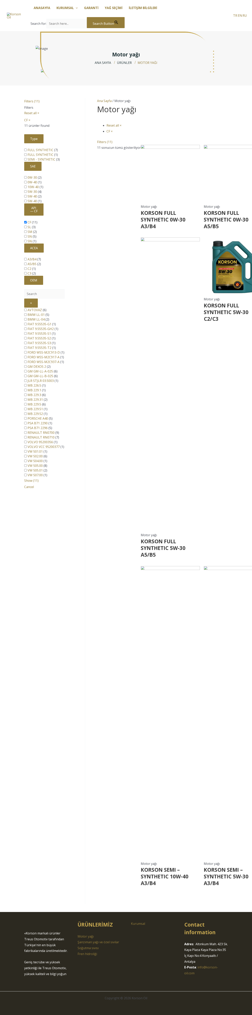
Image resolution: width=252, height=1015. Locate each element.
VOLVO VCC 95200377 (44, 447)
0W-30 (32, 177)
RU (245, 15)
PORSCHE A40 (38, 418)
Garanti (91, 8)
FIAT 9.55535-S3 (39, 343)
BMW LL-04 (36, 319)
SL (29, 227)
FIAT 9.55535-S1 (39, 333)
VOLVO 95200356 (40, 442)
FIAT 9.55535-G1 (39, 324)
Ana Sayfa (104, 101)
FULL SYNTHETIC (40, 150)
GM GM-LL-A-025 (40, 371)
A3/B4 (32, 259)
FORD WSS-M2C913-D (44, 352)
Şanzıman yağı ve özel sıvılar (98, 942)
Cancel (29, 487)
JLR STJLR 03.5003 (41, 381)
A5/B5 (32, 264)
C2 (29, 269)
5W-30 (32, 191)
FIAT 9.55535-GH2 (41, 329)
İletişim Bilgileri (143, 8)
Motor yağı (86, 936)
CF (29, 222)
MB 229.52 (35, 414)
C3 (29, 273)
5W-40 (32, 196)
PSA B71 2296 (38, 428)
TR (235, 15)
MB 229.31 (35, 399)
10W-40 (33, 187)
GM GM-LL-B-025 (40, 376)
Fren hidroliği (87, 954)
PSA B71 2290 (38, 423)
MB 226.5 (34, 385)
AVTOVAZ (35, 310)
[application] (76, 8)
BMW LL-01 (36, 315)
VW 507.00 (35, 475)
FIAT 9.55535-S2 (39, 338)
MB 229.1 (34, 390)
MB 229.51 (35, 409)
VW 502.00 (35, 456)
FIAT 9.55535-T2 (39, 348)
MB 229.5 (34, 404)
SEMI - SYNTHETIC (41, 159)
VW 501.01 (35, 451)
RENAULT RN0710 (41, 437)
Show (31, 480)
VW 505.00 (35, 465)
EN (240, 15)
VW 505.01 (35, 470)
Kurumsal (65, 8)
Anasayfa (42, 8)
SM (30, 232)
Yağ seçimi (113, 8)
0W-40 (32, 182)
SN (30, 236)
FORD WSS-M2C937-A (43, 362)
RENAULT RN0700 (41, 432)
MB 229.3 (34, 395)
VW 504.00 (35, 461)
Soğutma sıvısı (88, 948)
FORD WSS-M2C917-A (43, 357)
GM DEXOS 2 (37, 366)
